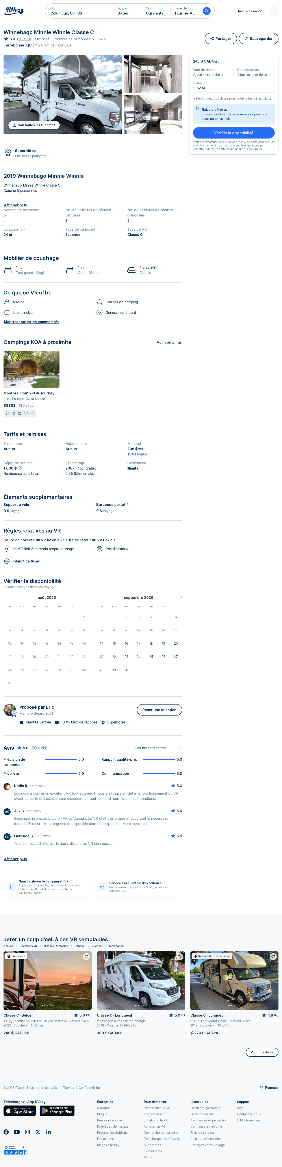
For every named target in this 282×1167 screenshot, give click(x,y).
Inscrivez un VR (250, 11)
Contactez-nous (249, 1114)
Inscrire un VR (154, 1114)
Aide (240, 1108)
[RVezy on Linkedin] (48, 1132)
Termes (68, 1087)
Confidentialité (89, 1087)
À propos (104, 1108)
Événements (153, 1151)
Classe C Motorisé (56, 946)
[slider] (9, 39)
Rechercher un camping (161, 1132)
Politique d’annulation (206, 1139)
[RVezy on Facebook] (6, 1132)
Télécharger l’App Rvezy (162, 1139)
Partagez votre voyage (208, 1145)
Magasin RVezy (108, 1145)
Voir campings (169, 342)
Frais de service (202, 1132)
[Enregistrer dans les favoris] (86, 956)
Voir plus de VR (262, 1052)
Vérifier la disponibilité (233, 133)
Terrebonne (116, 946)
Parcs (148, 1157)
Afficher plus (15, 205)
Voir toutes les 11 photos (36, 125)
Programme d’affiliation (113, 1132)
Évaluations (105, 1139)
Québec (96, 946)
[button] (79, 11)
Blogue (102, 1114)
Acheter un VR (154, 1126)
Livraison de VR (202, 1114)
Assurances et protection (209, 1120)
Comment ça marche (206, 1108)
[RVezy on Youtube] (16, 1132)
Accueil (8, 946)
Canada (80, 946)
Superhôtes (152, 1145)
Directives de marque (113, 1126)
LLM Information (248, 1120)
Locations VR (28, 946)
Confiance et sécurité (206, 1126)
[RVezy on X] (38, 1132)
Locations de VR (156, 1120)
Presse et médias (109, 1120)
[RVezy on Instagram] (27, 1132)
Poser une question (159, 710)
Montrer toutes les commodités (31, 322)
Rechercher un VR (157, 1108)
